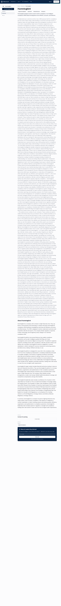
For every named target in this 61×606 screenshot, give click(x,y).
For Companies (25, 1)
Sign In (50, 1)
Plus (31, 1)
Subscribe (37, 436)
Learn (19, 1)
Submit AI (56, 1)
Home (19, 6)
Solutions (23, 6)
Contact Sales (37, 419)
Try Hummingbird (7, 9)
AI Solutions (13, 1)
